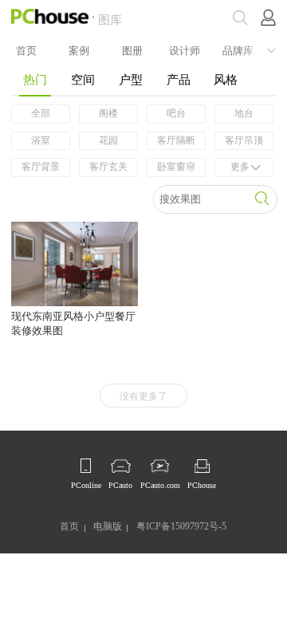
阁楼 (108, 113)
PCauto (120, 485)
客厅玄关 (108, 166)
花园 (108, 140)
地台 (244, 113)
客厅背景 (41, 166)
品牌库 (238, 49)
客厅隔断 (176, 140)
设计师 (184, 49)
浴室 (40, 140)
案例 (79, 49)
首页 (26, 49)
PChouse (201, 485)
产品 (179, 79)
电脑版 (107, 526)
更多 (240, 166)
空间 (83, 79)
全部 (40, 113)
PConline (86, 485)
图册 (132, 49)
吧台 (176, 113)
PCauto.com (160, 485)
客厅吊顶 (244, 140)
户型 (131, 79)
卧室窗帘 (176, 166)
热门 (35, 79)
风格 (226, 79)
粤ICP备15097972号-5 (181, 526)
